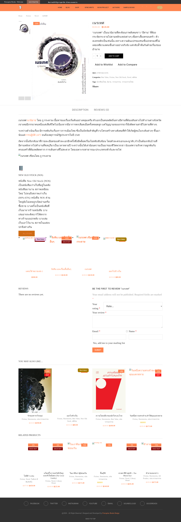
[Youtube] (167, 2)
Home (60, 7)
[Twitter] (162, 2)
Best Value (104, 77)
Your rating (96, 306)
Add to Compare (127, 64)
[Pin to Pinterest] (106, 86)
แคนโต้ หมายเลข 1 (34, 271)
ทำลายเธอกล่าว (152, 473)
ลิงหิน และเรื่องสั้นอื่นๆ (61, 269)
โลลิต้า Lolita (29, 476)
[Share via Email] (116, 86)
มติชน (134, 77)
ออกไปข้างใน (115, 271)
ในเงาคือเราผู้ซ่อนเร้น (78, 473)
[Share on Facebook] (100, 86)
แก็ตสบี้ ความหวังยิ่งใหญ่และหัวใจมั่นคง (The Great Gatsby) (53, 475)
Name (133, 331)
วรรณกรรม (116, 82)
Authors (116, 7)
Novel (37, 16)
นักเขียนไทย (101, 82)
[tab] (80, 110)
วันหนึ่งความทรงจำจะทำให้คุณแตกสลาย (146, 416)
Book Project (103, 7)
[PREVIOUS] (21, 98)
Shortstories (32, 419)
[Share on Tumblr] (110, 86)
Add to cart (114, 56)
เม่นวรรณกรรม (43, 419)
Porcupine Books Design (110, 513)
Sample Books (129, 7)
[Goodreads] (176, 2)
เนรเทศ (88, 269)
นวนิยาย (31, 120)
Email (96, 331)
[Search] (154, 7)
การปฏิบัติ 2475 (33, 135)
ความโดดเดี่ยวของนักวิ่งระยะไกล (109, 416)
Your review (99, 312)
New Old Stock (120, 77)
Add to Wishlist (104, 64)
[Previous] (42, 2)
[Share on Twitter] (103, 86)
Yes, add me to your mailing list (108, 343)
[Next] (45, 2)
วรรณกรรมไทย (127, 82)
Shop (77, 7)
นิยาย (109, 82)
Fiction (28, 16)
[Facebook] (159, 2)
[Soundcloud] (173, 2)
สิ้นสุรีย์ (103, 473)
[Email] (170, 2)
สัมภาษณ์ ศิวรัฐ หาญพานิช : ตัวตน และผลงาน (62, 2)
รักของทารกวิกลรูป (35, 416)
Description (80, 109)
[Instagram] (164, 2)
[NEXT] (28, 98)
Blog (68, 7)
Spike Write (89, 7)
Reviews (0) (101, 109)
